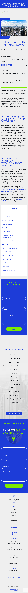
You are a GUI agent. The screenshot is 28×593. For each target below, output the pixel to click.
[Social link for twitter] (13, 577)
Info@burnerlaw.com (14, 570)
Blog (7, 59)
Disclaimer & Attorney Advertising (14, 582)
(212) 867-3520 (14, 534)
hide (26, 65)
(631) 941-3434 (14, 527)
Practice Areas (14, 512)
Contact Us (14, 520)
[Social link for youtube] (19, 577)
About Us (14, 509)
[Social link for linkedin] (16, 577)
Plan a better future (14, 486)
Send (14, 329)
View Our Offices (14, 413)
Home (2, 59)
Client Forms (14, 517)
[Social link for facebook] (8, 577)
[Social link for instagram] (11, 577)
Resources (14, 515)
